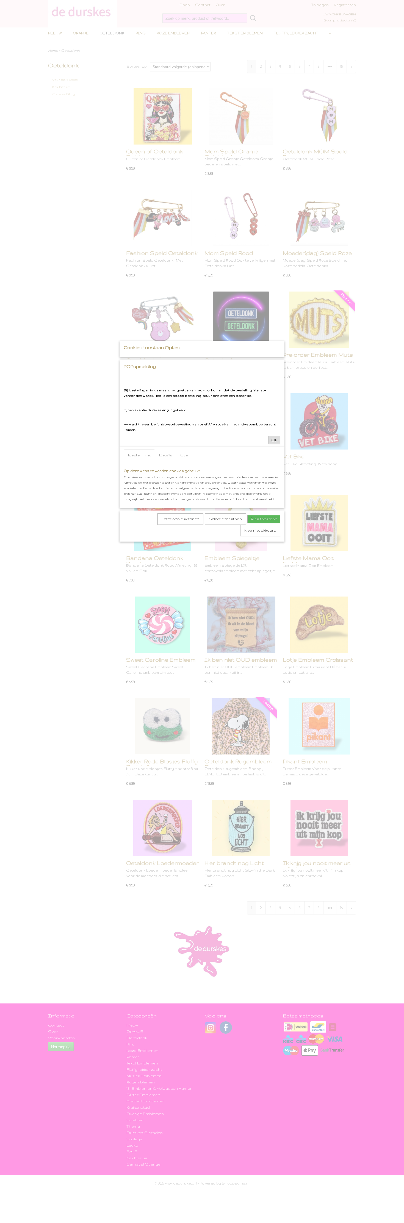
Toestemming (139, 455)
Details (166, 455)
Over (184, 455)
